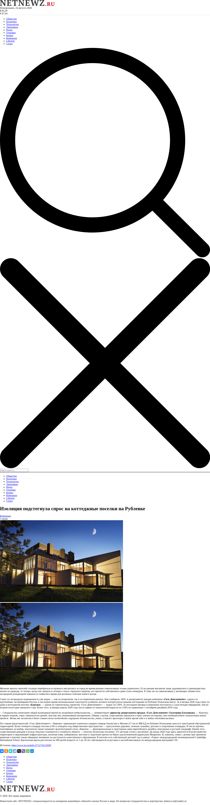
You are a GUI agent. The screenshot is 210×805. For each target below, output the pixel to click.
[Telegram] (15, 751)
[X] (19, 751)
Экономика (12, 27)
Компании (11, 38)
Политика (11, 21)
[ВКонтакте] (2, 751)
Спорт (9, 43)
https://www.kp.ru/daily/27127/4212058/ (31, 745)
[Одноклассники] (6, 751)
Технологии (12, 24)
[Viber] (23, 751)
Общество (11, 19)
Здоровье (11, 32)
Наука (9, 30)
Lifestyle (10, 41)
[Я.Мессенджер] (10, 751)
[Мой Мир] (32, 751)
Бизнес (9, 35)
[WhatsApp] (28, 751)
